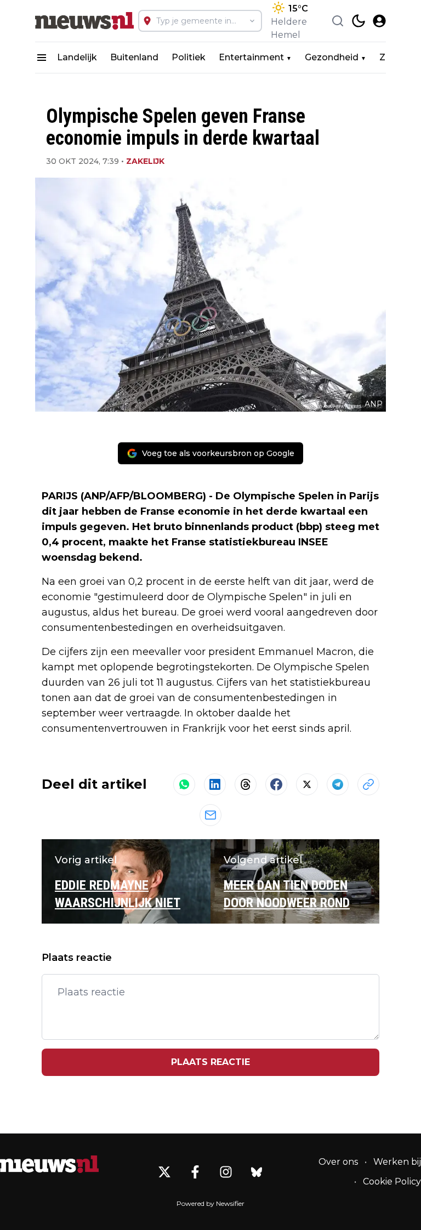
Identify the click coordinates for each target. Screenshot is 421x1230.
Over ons (338, 1162)
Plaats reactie (210, 1062)
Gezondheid (332, 57)
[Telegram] (338, 784)
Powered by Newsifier (210, 1203)
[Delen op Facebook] (276, 784)
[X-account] (164, 1171)
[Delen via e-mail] (210, 815)
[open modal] (379, 20)
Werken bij (397, 1162)
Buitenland (134, 57)
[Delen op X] (307, 784)
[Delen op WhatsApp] (184, 784)
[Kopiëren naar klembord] (368, 784)
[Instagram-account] (225, 1171)
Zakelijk (145, 161)
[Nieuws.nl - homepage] (84, 21)
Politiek (189, 57)
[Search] (337, 20)
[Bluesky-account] (256, 1171)
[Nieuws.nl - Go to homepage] (49, 1164)
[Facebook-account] (195, 1171)
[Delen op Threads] (246, 784)
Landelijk (77, 57)
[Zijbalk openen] (41, 57)
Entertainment (251, 57)
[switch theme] (358, 21)
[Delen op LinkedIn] (215, 784)
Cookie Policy (392, 1181)
